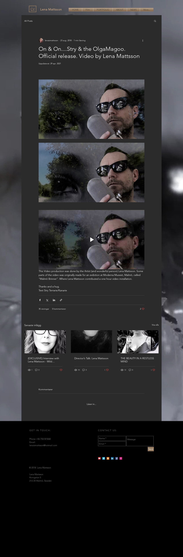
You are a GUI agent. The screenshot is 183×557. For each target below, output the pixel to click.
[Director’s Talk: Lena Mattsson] (91, 341)
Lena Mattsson (51, 9)
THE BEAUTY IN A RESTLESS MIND (137, 360)
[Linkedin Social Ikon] (112, 456)
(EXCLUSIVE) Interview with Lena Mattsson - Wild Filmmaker (43, 360)
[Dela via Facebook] (40, 300)
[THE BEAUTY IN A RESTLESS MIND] (138, 341)
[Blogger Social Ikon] (108, 456)
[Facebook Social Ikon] (116, 456)
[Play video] (91, 239)
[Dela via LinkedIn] (54, 300)
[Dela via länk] (61, 300)
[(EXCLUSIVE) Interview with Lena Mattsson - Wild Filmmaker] (45, 341)
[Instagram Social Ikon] (121, 456)
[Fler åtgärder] (142, 40)
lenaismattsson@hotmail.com (43, 443)
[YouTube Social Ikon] (99, 456)
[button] (155, 21)
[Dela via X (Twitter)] (47, 300)
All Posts (28, 21)
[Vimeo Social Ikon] (103, 456)
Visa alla (155, 325)
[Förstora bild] (91, 109)
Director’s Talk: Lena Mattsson (91, 358)
